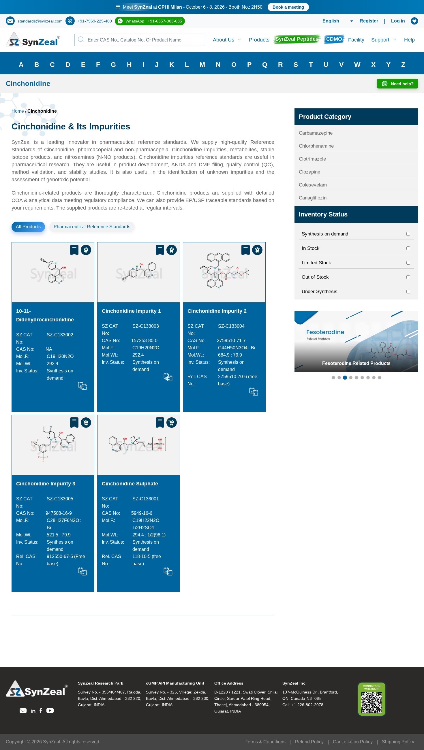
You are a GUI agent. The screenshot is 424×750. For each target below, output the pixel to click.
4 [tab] (351, 378)
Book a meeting (276, 7)
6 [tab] (362, 378)
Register (369, 20)
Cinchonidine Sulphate (130, 484)
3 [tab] (345, 378)
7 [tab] (368, 378)
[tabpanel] (212, 7)
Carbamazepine (316, 133)
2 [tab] (339, 378)
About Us (223, 40)
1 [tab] (333, 378)
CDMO (334, 39)
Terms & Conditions (265, 741)
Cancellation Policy (353, 741)
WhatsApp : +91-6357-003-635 (153, 21)
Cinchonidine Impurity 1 (131, 311)
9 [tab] (380, 378)
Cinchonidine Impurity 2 (217, 311)
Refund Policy (309, 741)
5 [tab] (356, 378)
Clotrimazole (312, 159)
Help (409, 40)
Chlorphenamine (316, 146)
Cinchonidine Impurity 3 (45, 484)
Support (380, 40)
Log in (398, 20)
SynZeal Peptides (296, 39)
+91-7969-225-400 (95, 21)
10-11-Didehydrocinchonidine (45, 315)
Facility (356, 40)
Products (259, 40)
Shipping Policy (398, 741)
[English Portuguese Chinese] (331, 21)
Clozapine (309, 172)
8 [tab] (374, 378)
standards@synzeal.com (40, 21)
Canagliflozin (313, 198)
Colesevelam (313, 185)
